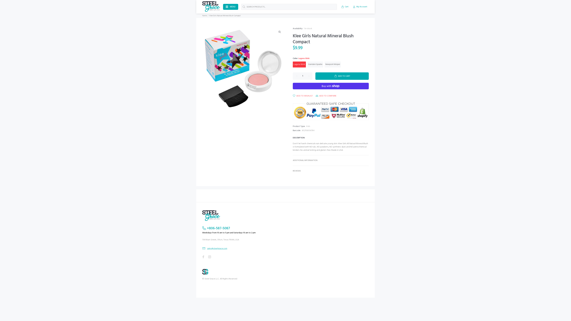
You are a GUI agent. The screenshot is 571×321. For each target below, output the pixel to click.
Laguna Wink (299, 64)
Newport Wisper (332, 64)
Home (204, 15)
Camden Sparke (315, 64)
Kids (308, 126)
